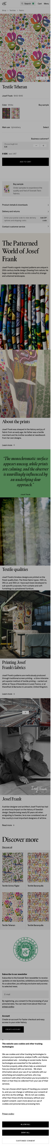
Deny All (25, 1133)
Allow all (25, 1124)
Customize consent (25, 1141)
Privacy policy (8, 1114)
